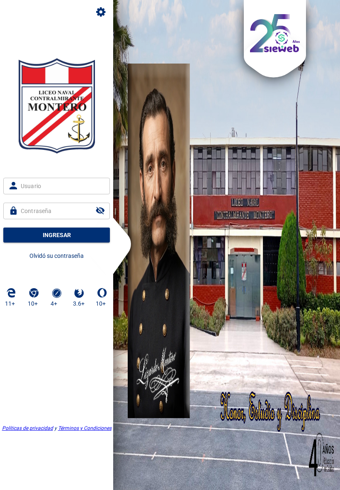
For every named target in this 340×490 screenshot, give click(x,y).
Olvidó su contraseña (56, 255)
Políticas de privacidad (27, 428)
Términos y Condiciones (85, 428)
